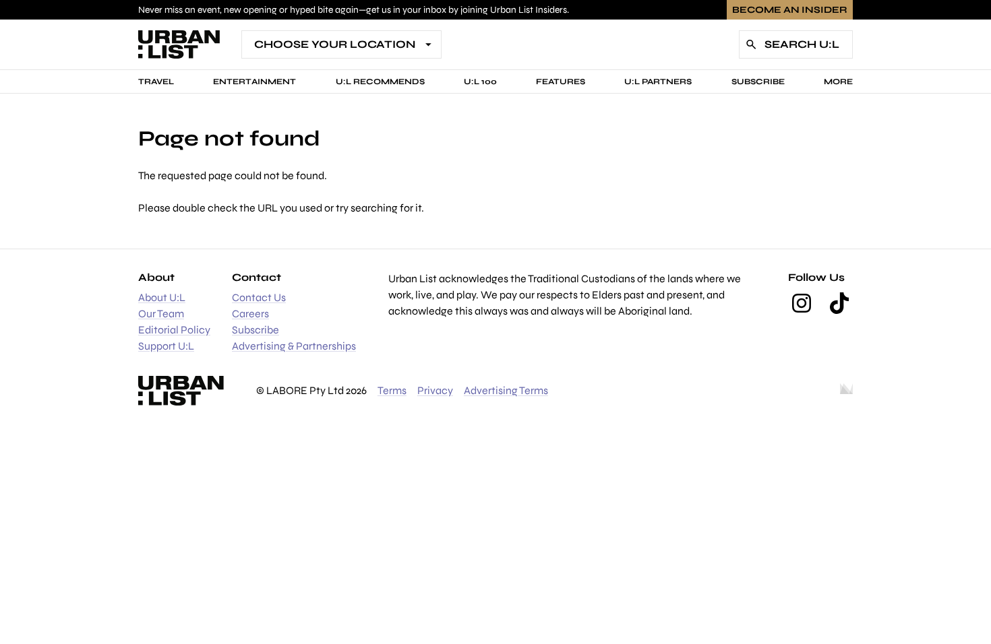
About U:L (161, 297)
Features (560, 81)
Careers (250, 313)
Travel (156, 81)
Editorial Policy (174, 329)
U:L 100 (480, 81)
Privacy (435, 390)
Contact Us (259, 297)
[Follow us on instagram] (801, 303)
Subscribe (758, 81)
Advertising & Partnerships (294, 346)
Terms (392, 390)
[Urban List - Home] (179, 44)
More (838, 81)
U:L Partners (658, 81)
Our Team (161, 313)
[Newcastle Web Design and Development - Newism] (846, 391)
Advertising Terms (506, 390)
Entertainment (254, 81)
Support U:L (166, 346)
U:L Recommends (380, 81)
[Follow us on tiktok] (839, 303)
